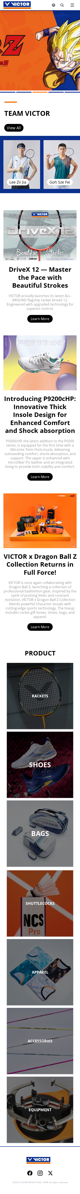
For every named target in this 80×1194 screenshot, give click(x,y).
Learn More (40, 318)
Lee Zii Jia (17, 182)
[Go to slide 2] (24, 92)
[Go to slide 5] (72, 92)
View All (14, 127)
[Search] (62, 5)
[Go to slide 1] (7, 92)
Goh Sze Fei (59, 182)
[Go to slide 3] (40, 92)
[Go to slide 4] (56, 92)
